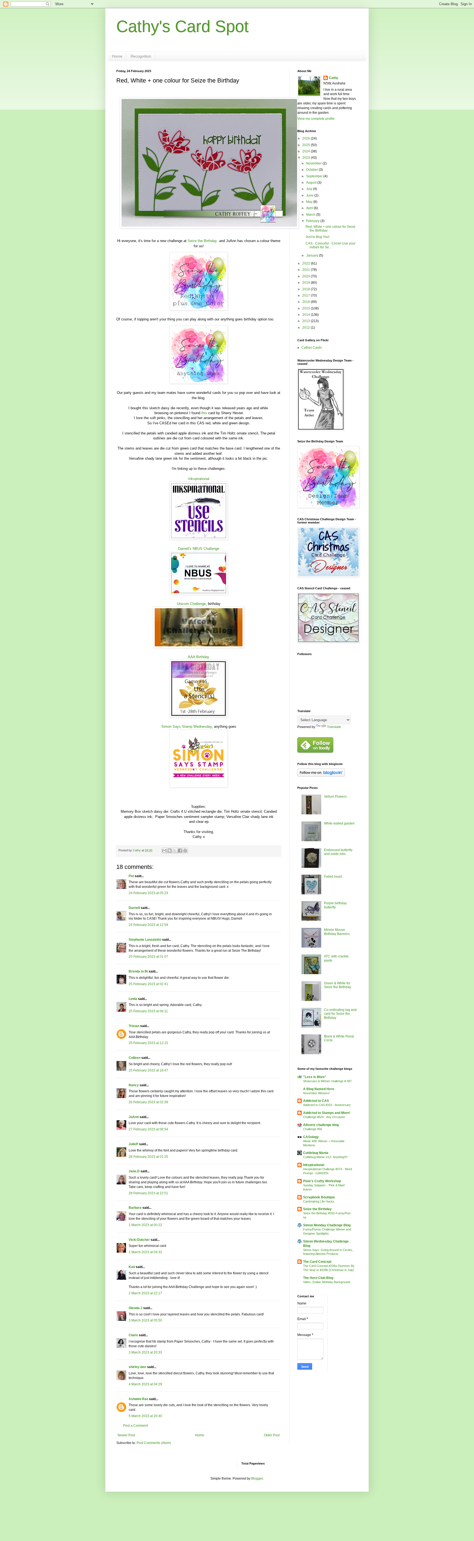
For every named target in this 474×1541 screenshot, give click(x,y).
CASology (311, 1137)
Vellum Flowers (335, 796)
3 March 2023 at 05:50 (145, 1320)
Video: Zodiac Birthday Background (326, 1282)
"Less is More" (314, 1077)
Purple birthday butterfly (335, 905)
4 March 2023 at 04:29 (145, 1384)
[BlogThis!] (169, 850)
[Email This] (164, 850)
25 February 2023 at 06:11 (148, 1011)
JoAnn (134, 1117)
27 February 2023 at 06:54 (148, 1129)
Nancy (134, 1085)
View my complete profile (316, 119)
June (310, 195)
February (313, 221)
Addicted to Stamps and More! (326, 1113)
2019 (306, 283)
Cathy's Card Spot (182, 26)
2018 (306, 289)
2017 (306, 295)
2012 (306, 327)
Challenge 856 (312, 1129)
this (204, 413)
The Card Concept (317, 1262)
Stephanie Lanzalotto (145, 940)
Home (117, 56)
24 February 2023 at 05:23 (148, 893)
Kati (132, 1267)
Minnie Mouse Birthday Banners (337, 932)
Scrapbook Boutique (319, 1197)
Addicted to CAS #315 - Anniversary (327, 1105)
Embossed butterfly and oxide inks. (338, 852)
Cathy (333, 78)
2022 (306, 263)
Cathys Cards (311, 347)
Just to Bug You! (317, 237)
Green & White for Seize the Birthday (337, 985)
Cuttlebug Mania (315, 1153)
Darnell (134, 908)
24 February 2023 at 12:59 (148, 925)
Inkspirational (198, 479)
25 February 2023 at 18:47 (148, 1070)
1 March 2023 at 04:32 (145, 1252)
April (310, 208)
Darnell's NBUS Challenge (198, 549)
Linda (133, 999)
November (314, 163)
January (312, 255)
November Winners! (316, 1093)
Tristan (134, 1026)
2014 (306, 315)
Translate (334, 727)
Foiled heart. (333, 876)
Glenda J (135, 1308)
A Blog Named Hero (318, 1089)
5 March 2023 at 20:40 (145, 1416)
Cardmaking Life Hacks (318, 1201)
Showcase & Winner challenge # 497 (327, 1081)
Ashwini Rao (138, 1399)
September (314, 176)
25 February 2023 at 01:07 (148, 957)
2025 (306, 145)
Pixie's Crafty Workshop (322, 1181)
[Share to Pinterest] (185, 850)
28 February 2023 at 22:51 (148, 1193)
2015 (306, 308)
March (311, 215)
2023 (306, 158)
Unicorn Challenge (191, 604)
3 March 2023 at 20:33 (145, 1352)
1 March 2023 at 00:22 (145, 1225)
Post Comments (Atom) (154, 1443)
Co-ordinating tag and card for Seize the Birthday (340, 1014)
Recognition (141, 56)
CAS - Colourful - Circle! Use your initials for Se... (331, 245)
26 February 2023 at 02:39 (148, 1102)
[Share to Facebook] (180, 850)
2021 (306, 270)
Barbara (135, 1208)
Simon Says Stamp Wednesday (186, 726)
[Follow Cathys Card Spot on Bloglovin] (321, 775)
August (311, 182)
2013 (306, 321)
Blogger (257, 1478)
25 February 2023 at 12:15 (148, 1043)
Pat (131, 876)
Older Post (272, 1435)
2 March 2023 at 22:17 (145, 1293)
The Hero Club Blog (318, 1278)
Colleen (134, 1058)
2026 (306, 138)
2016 (306, 302)
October (312, 170)
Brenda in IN (138, 971)
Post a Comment (135, 1426)
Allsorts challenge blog (321, 1125)
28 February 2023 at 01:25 (148, 1157)
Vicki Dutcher (139, 1240)
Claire (133, 1335)
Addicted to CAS (316, 1101)
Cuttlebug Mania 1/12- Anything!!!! (325, 1157)
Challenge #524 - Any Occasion (324, 1117)
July (309, 189)
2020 (306, 276)
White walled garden (339, 823)
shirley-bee (137, 1367)
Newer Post (126, 1435)
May (309, 202)
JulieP (133, 1144)
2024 (306, 151)
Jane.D (134, 1171)
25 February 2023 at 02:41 (148, 984)
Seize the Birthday (202, 241)
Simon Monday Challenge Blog (327, 1225)
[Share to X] (174, 850)
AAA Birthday (198, 657)
